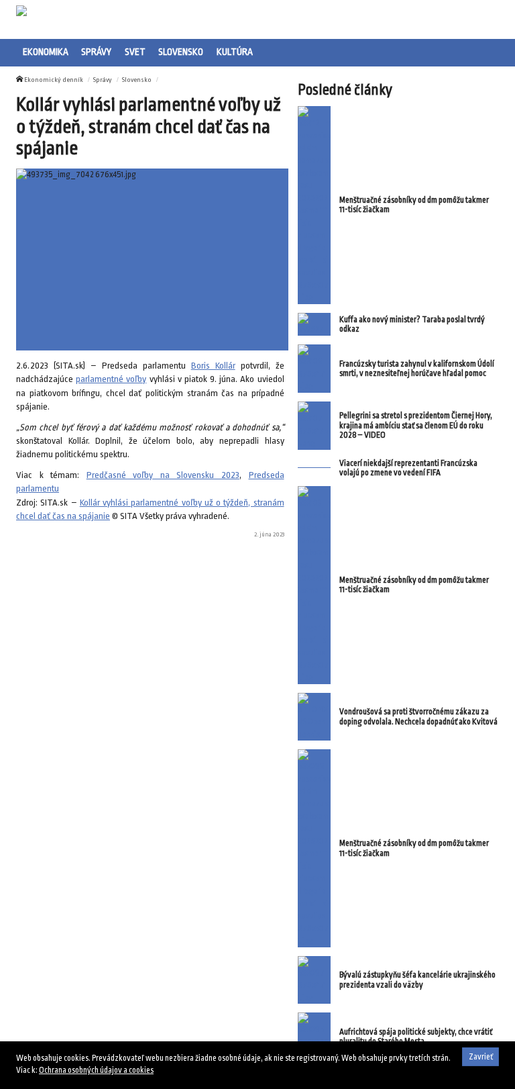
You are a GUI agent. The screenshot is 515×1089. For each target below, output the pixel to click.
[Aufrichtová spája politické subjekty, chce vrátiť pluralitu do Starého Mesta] (314, 1036)
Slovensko (180, 51)
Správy (96, 51)
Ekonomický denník (53, 79)
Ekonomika (45, 51)
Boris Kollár (213, 366)
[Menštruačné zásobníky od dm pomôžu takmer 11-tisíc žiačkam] (314, 204)
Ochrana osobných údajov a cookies (96, 1070)
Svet (135, 51)
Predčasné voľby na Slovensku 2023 (163, 475)
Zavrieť (481, 1056)
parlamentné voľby (111, 379)
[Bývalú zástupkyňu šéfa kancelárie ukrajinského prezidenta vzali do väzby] (314, 980)
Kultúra (235, 51)
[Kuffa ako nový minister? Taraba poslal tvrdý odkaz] (314, 324)
